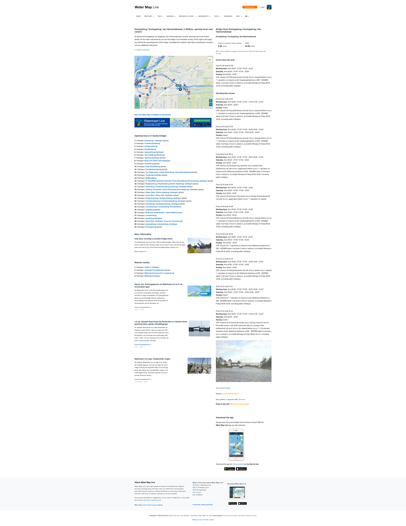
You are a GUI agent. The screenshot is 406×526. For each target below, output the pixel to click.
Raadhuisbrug (150, 149)
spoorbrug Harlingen (153, 218)
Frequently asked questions (203, 504)
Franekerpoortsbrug (153, 169)
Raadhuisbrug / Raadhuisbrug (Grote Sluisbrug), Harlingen (169, 184)
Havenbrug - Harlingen (154, 141)
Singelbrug (149, 210)
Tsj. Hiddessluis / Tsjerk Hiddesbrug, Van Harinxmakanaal (168, 172)
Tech (216, 16)
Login (262, 7)
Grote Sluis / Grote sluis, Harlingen (159, 195)
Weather (148, 16)
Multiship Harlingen (152, 276)
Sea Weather (185, 515)
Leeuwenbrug (151, 215)
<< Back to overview (142, 50)
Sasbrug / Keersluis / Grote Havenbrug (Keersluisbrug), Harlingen (171, 189)
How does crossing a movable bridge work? (153, 239)
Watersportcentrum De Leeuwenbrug (159, 273)
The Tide (209, 515)
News (138, 16)
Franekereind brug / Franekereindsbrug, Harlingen (165, 201)
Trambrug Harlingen (153, 175)
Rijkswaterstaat (208, 108)
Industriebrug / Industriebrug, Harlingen (161, 224)
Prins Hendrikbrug (152, 166)
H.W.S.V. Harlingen (152, 267)
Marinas (170, 16)
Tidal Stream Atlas (196, 515)
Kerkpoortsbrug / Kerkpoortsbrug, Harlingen (163, 198)
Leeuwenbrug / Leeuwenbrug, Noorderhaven (163, 207)
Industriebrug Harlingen (154, 152)
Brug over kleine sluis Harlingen (157, 161)
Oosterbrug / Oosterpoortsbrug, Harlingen (162, 204)
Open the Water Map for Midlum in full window (152, 115)
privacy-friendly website (206, 519)
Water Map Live (174, 515)
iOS (233, 464)
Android (240, 464)
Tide (159, 16)
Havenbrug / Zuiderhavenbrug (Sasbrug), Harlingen (166, 187)
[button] (152, 68)
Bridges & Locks (186, 16)
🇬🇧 (246, 16)
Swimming (228, 16)
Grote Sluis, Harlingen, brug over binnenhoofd (163, 221)
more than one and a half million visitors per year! (240, 515)
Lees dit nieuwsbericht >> (142, 307)
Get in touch (197, 492)
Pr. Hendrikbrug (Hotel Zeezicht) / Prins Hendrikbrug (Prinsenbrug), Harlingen (176, 181)
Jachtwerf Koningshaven (155, 270)
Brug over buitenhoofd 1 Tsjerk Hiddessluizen (163, 212)
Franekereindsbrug (152, 143)
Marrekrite (203, 16)
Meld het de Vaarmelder (239, 404)
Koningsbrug (150, 227)
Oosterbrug (149, 164)
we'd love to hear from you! (152, 500)
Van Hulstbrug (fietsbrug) (155, 155)
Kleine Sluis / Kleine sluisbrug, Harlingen (161, 192)
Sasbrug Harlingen (152, 158)
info (238, 16)
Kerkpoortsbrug (151, 146)
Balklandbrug (150, 178)
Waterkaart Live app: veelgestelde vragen (152, 359)
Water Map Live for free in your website (148, 505)
